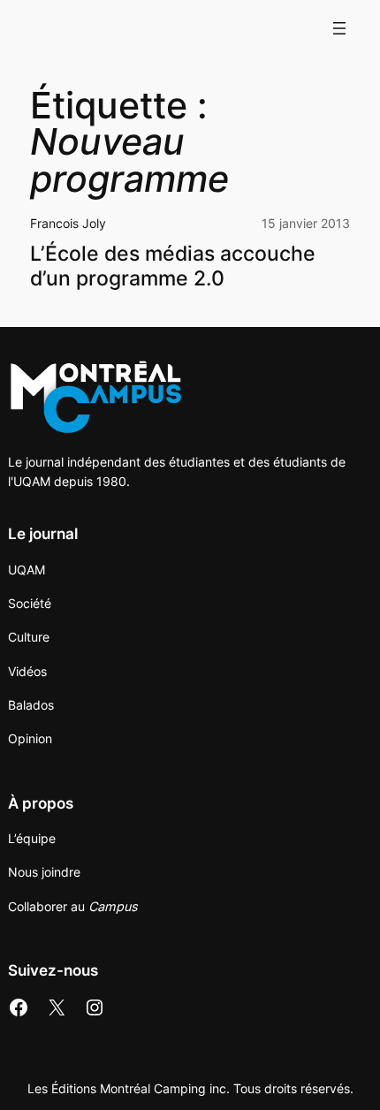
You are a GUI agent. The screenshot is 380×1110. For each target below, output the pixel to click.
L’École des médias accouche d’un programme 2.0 (172, 266)
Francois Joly (68, 223)
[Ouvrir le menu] (339, 28)
